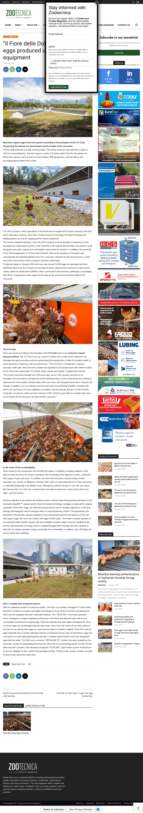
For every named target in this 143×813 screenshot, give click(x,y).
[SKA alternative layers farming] (17, 721)
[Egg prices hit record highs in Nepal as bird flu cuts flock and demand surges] (105, 467)
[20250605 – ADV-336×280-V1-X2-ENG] (119, 161)
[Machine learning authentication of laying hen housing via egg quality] (119, 555)
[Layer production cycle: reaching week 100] (105, 607)
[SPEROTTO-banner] (119, 304)
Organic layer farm (18, 664)
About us (6, 2)
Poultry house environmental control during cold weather (23, 694)
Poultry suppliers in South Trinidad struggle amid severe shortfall (126, 519)
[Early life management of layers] (105, 647)
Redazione (102, 585)
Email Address (56, 34)
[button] (136, 25)
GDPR (52, 47)
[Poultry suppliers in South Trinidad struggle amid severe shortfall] (105, 521)
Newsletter (26, 2)
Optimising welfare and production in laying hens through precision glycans (124, 619)
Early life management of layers (127, 644)
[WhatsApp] (12, 69)
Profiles (14, 37)
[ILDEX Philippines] (119, 393)
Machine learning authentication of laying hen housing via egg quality (118, 578)
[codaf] (119, 107)
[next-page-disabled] (9, 738)
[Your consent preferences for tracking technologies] (138, 808)
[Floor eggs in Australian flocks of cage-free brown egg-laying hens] (105, 634)
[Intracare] (119, 447)
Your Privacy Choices (80, 809)
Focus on (32, 25)
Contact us (124, 25)
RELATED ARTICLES (13, 706)
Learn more (69, 78)
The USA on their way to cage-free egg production (74, 694)
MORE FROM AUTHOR (35, 706)
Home (8, 25)
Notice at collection (53, 809)
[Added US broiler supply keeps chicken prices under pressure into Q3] (105, 480)
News (18, 25)
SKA (49, 607)
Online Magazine (104, 25)
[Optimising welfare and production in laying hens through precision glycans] (105, 620)
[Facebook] (133, 2)
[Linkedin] (138, 2)
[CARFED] (119, 412)
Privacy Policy (129, 803)
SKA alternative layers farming (15, 733)
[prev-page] (5, 738)
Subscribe (15, 2)
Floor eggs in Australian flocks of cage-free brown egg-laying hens (126, 632)
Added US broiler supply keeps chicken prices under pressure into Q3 (126, 479)
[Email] (25, 69)
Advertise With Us (38, 2)
